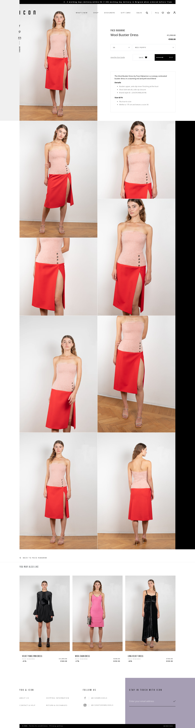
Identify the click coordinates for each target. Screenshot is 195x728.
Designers (109, 13)
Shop (95, 13)
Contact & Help (27, 705)
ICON (27, 13)
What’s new (81, 13)
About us (24, 698)
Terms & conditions (38, 726)
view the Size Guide (117, 57)
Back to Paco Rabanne (34, 558)
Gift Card (126, 13)
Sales (139, 13)
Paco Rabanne (117, 30)
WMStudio (169, 726)
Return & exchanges (56, 705)
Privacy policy (56, 726)
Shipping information (57, 698)
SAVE (141, 58)
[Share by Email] (20, 38)
